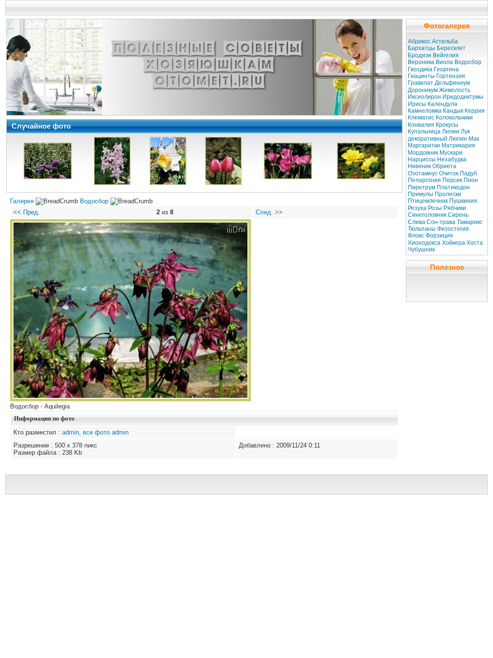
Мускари (451, 152)
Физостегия (453, 228)
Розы (435, 208)
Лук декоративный (439, 135)
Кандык (453, 110)
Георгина (446, 69)
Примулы (420, 194)
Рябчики (454, 208)
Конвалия (421, 124)
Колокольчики (454, 117)
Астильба (445, 41)
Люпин (458, 138)
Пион (471, 180)
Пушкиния (463, 200)
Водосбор (94, 201)
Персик (452, 180)
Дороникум (423, 90)
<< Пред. (26, 212)
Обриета (444, 166)
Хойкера (453, 242)
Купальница (424, 131)
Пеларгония (424, 180)
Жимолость (454, 90)
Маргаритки (424, 145)
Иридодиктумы (462, 96)
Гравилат (420, 82)
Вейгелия (446, 55)
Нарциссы (422, 159)
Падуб (468, 173)
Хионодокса (424, 242)
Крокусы (447, 124)
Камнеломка (424, 110)
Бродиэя (419, 55)
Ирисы (417, 104)
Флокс (416, 235)
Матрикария (458, 145)
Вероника (421, 62)
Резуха (417, 208)
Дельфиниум (452, 82)
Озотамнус (423, 173)
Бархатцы (421, 48)
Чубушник (421, 249)
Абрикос (419, 41)
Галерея (22, 201)
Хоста (475, 242)
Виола (444, 62)
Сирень (458, 214)
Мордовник (423, 152)
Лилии (450, 131)
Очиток (448, 173)
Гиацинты (421, 76)
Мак (473, 138)
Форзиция (439, 235)
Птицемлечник (428, 200)
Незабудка (452, 159)
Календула (442, 104)
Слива (416, 222)
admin (70, 432)
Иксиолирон (424, 96)
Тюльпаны (422, 228)
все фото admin (106, 432)
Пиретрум (421, 187)
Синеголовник (427, 214)
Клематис (421, 117)
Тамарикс (469, 222)
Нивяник (419, 166)
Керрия (475, 110)
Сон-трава (441, 222)
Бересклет (451, 48)
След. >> (269, 212)
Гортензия (450, 76)
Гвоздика (420, 69)
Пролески (448, 194)
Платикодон (453, 187)
